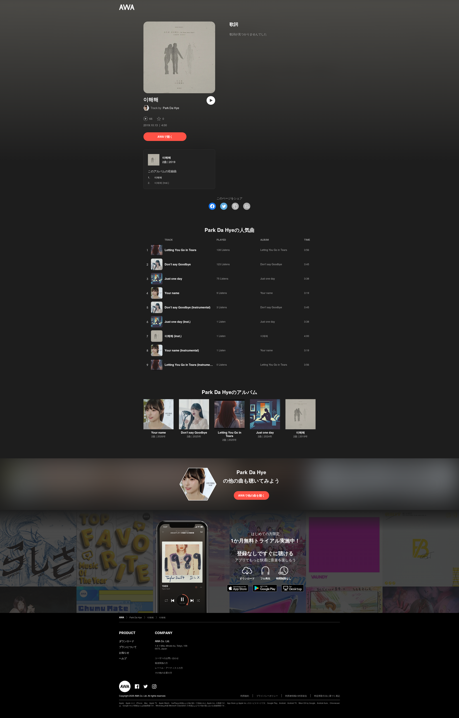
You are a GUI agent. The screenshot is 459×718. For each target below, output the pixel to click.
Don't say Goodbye (271, 264)
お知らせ (124, 652)
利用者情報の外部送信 (296, 695)
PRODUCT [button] (127, 633)
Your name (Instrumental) (182, 350)
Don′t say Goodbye (178, 264)
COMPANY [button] (163, 633)
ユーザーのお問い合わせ (167, 658)
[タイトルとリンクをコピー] (235, 206)
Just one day (173, 279)
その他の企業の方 (163, 672)
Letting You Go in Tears (180, 250)
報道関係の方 (161, 662)
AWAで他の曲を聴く (251, 495)
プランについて (128, 647)
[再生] (211, 100)
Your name (172, 293)
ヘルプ (123, 658)
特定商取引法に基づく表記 (327, 695)
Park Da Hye (171, 108)
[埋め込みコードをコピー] (246, 206)
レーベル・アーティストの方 (169, 667)
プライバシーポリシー (267, 695)
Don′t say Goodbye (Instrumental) (187, 307)
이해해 (166, 157)
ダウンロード (126, 641)
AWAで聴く (165, 136)
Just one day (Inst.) (177, 322)
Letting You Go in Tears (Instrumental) (190, 365)
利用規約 (244, 695)
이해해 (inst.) (161, 183)
